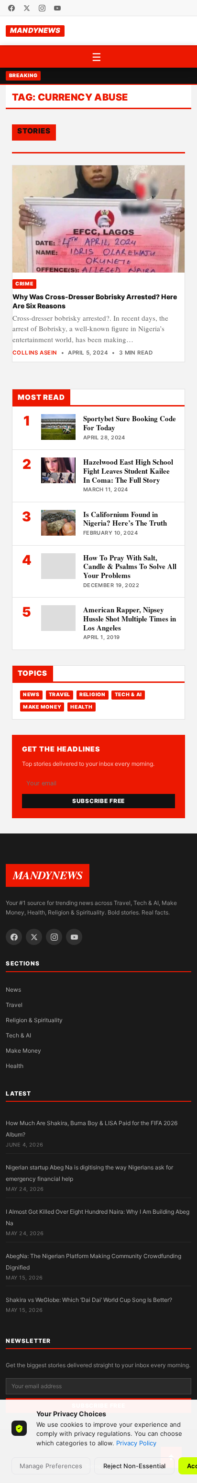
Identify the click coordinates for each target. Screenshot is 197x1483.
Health (81, 707)
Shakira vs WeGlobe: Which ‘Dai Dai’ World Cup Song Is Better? (89, 1299)
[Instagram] (42, 8)
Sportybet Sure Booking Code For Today (129, 423)
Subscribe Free (98, 800)
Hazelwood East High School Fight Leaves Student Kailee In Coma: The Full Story (128, 471)
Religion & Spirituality (34, 1020)
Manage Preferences (51, 1466)
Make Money (42, 707)
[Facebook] (11, 8)
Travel (59, 694)
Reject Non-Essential (134, 1466)
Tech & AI (128, 694)
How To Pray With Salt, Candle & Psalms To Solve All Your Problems (129, 566)
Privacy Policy (136, 1443)
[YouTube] (57, 8)
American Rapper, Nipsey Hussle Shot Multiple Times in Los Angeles (129, 618)
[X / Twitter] (27, 8)
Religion (92, 694)
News (31, 694)
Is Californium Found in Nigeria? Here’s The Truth (125, 518)
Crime (24, 284)
